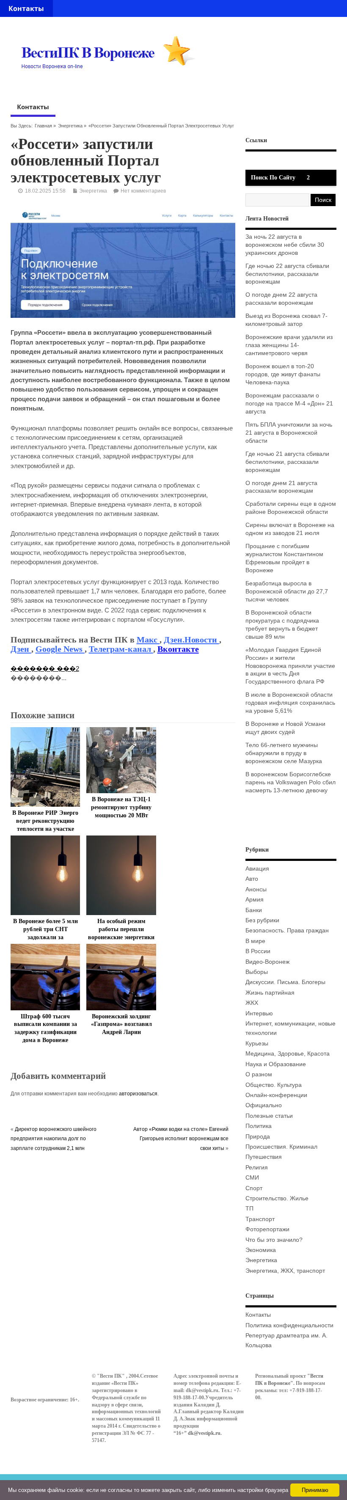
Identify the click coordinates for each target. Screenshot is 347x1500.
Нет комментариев (143, 191)
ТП (249, 1208)
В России (257, 951)
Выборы (256, 972)
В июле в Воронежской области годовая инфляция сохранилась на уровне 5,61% (290, 703)
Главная (43, 125)
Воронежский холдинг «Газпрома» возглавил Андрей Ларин (121, 1024)
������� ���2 (45, 668)
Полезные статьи (269, 1116)
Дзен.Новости (191, 639)
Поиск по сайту (273, 177)
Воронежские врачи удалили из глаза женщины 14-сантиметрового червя (289, 345)
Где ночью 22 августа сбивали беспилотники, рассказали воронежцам (287, 274)
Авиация (257, 869)
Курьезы (256, 1043)
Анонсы (256, 889)
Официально (263, 1105)
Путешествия (263, 1157)
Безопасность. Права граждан (287, 930)
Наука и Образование (275, 1064)
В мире (255, 941)
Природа (257, 1136)
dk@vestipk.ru (204, 1433)
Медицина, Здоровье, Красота (287, 1054)
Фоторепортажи (267, 1229)
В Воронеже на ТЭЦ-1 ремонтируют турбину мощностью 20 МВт (121, 807)
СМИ (252, 1178)
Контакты (26, 8)
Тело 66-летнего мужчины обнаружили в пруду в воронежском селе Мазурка (283, 753)
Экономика (260, 1250)
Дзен (21, 648)
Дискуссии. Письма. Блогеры (285, 982)
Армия (254, 899)
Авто (251, 879)
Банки (253, 910)
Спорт (253, 1188)
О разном (258, 1074)
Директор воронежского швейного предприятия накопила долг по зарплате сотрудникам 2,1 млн (53, 1138)
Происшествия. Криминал (281, 1147)
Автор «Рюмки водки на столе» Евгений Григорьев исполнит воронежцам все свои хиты (181, 1138)
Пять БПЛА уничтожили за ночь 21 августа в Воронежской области (288, 433)
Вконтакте (178, 648)
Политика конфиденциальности (289, 1325)
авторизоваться (138, 1094)
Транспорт (260, 1219)
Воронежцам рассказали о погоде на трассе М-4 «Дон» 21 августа (289, 403)
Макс (148, 639)
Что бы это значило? (274, 1240)
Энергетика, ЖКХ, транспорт (285, 1271)
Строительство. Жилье (276, 1198)
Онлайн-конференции (276, 1095)
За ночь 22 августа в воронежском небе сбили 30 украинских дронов (284, 245)
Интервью (259, 1013)
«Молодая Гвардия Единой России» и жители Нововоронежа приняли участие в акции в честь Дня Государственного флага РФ (290, 666)
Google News (60, 648)
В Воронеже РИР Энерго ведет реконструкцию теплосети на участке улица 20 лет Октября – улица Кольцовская (45, 829)
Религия (256, 1167)
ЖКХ (251, 1003)
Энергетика (70, 125)
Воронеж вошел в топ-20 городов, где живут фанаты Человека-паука (282, 374)
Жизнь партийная (270, 993)
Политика (258, 1126)
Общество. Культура (273, 1085)
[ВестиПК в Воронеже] (111, 85)
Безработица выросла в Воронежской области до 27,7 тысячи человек (286, 591)
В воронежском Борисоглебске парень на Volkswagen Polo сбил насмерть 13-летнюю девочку (290, 782)
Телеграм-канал (121, 648)
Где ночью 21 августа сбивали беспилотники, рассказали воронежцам (287, 462)
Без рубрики (262, 920)
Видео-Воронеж (267, 962)
